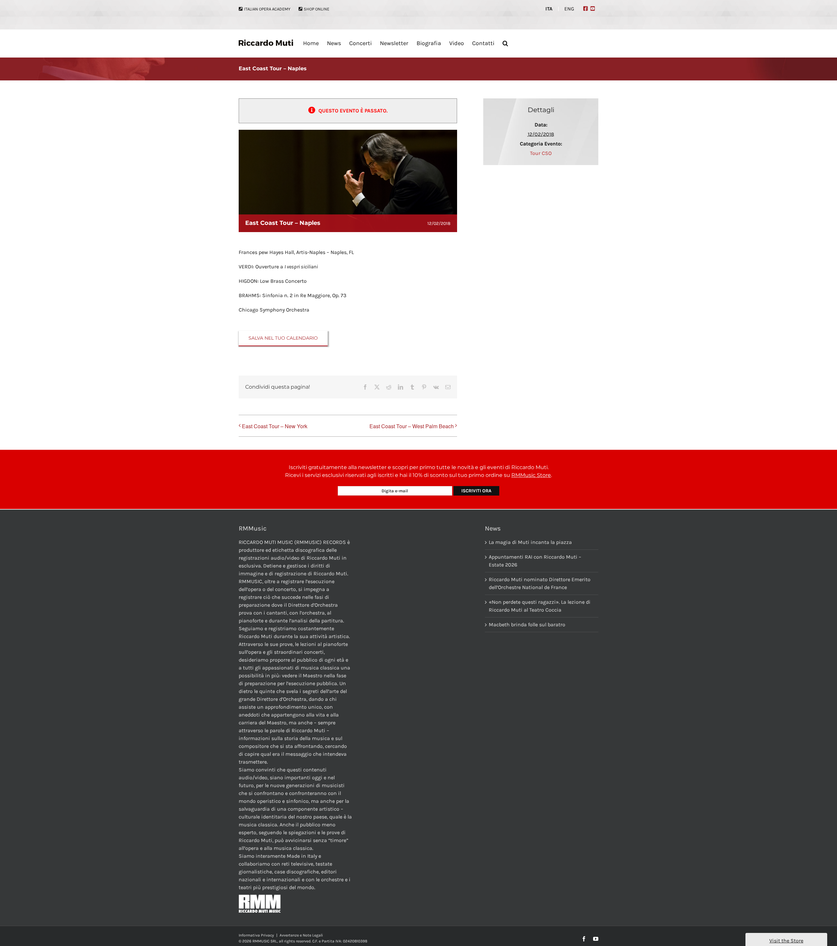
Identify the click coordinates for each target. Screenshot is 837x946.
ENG (569, 9)
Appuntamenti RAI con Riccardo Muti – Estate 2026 (535, 561)
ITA (549, 9)
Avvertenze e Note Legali (301, 935)
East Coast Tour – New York (274, 426)
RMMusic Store (531, 475)
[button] (505, 43)
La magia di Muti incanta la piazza (530, 542)
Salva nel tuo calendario (283, 338)
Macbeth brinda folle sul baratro (527, 624)
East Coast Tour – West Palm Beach (411, 426)
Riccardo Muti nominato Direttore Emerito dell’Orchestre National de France (539, 583)
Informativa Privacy (256, 935)
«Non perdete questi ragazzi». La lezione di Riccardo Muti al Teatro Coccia (539, 606)
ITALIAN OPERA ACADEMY (267, 9)
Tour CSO (541, 153)
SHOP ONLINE (316, 9)
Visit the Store (786, 941)
